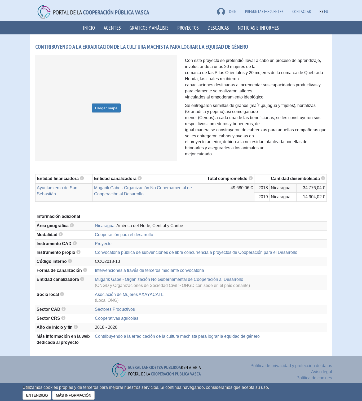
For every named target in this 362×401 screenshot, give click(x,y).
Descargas (218, 27)
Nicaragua (104, 225)
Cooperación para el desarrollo (124, 234)
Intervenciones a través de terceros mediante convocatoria (149, 270)
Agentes (112, 27)
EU (326, 11)
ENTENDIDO (37, 395)
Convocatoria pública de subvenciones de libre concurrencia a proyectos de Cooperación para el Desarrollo (196, 252)
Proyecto (103, 243)
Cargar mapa (106, 108)
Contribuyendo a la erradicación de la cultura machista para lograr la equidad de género (177, 336)
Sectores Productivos (115, 309)
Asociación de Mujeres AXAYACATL (129, 294)
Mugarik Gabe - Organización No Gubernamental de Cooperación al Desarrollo (169, 279)
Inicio (89, 27)
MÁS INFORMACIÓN (73, 395)
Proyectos (188, 27)
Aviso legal (321, 372)
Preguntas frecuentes (264, 11)
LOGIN (232, 11)
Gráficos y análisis (149, 27)
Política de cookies (314, 378)
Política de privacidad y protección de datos (291, 365)
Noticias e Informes (258, 27)
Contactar (301, 11)
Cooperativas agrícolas (116, 318)
